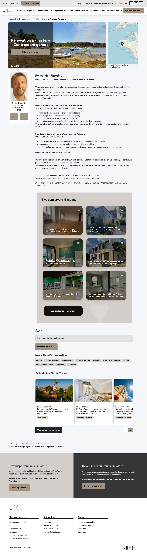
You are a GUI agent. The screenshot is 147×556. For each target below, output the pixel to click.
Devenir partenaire (84, 3)
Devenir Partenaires (51, 529)
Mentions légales (16, 548)
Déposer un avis (44, 347)
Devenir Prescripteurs (52, 532)
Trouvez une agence (30, 3)
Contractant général (26, 11)
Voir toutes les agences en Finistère (49, 447)
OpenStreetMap (115, 67)
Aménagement (56, 11)
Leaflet (112, 65)
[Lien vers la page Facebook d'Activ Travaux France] (141, 3)
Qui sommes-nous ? (11, 3)
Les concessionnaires (86, 522)
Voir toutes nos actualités (48, 430)
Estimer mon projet (133, 11)
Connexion (82, 532)
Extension (68, 11)
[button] (122, 44)
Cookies (29, 548)
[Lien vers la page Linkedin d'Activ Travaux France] (131, 3)
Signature (47, 522)
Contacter (82, 529)
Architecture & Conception (87, 11)
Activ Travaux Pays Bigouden (21, 447)
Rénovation (42, 11)
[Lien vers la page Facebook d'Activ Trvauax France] (134, 548)
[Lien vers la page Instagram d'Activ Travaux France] (136, 3)
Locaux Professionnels (111, 11)
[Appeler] (24, 116)
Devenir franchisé (119, 3)
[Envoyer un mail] (14, 116)
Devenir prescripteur (102, 3)
